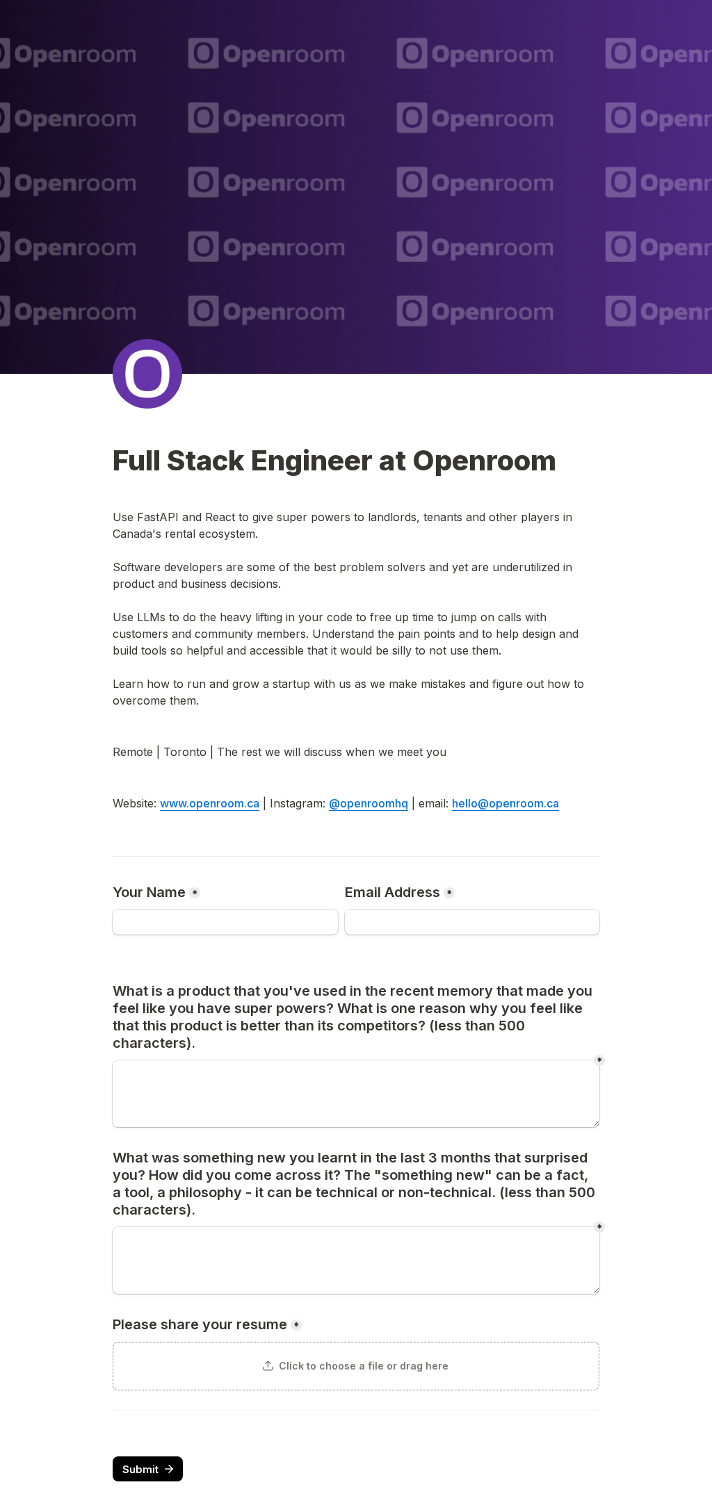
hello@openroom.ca (505, 803)
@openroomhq (368, 803)
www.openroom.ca (209, 803)
